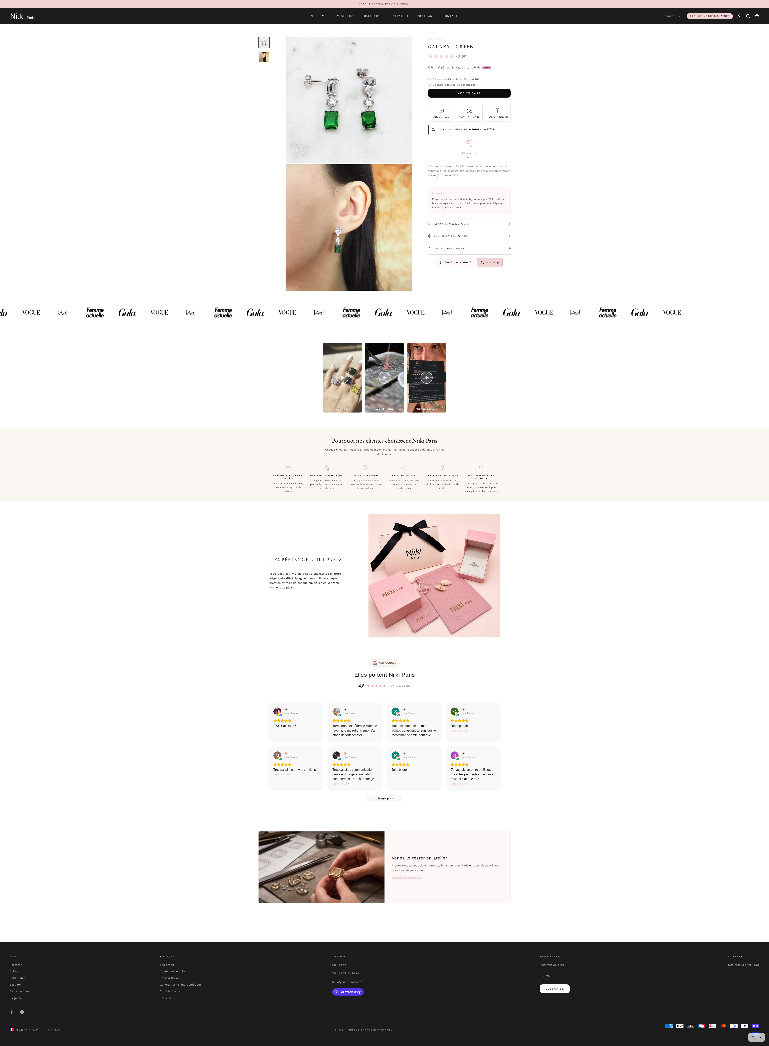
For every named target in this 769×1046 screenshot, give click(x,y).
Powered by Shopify (378, 1030)
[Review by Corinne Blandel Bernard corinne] (463, 709)
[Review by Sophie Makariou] (463, 753)
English (670, 16)
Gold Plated (18, 978)
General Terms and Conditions (180, 984)
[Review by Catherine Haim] (345, 709)
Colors (14, 971)
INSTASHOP (400, 16)
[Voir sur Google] (277, 712)
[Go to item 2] (264, 57)
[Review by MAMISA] (286, 753)
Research (16, 964)
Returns (165, 998)
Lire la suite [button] (459, 730)
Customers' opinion (173, 971)
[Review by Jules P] (345, 753)
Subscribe (555, 988)
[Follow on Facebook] (12, 1012)
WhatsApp (492, 262)
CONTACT (450, 16)
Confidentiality (170, 991)
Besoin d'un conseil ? (458, 262)
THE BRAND (426, 16)
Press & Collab (170, 978)
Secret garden (19, 991)
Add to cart (469, 93)
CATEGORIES (344, 16)
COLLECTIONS (372, 16)
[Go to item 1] (264, 42)
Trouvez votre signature (710, 16)
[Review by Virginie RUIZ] (286, 709)
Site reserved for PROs (743, 964)
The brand (167, 964)
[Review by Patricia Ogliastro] (404, 753)
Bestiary (15, 984)
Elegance (16, 998)
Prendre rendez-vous (407, 877)
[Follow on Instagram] (22, 1012)
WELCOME (318, 16)
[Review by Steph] (404, 709)
